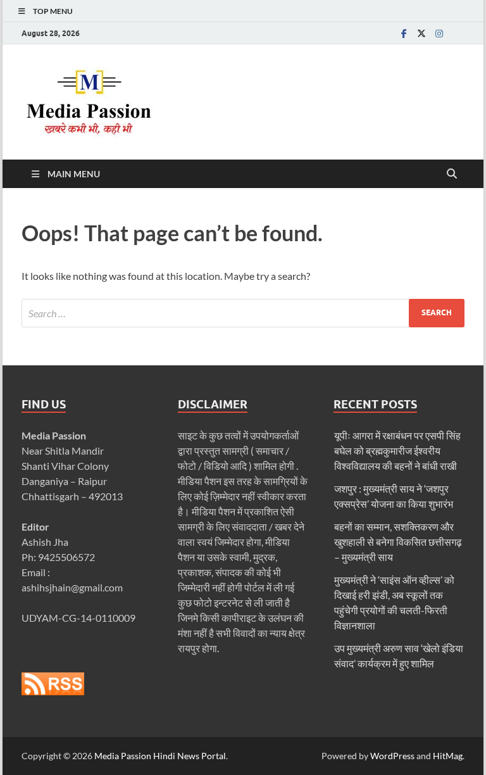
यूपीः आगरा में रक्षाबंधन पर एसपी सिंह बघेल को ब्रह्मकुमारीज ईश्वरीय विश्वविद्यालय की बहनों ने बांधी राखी (397, 450)
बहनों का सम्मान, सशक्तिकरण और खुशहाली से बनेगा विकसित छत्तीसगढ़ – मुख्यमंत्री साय (398, 541)
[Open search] (451, 174)
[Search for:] (243, 313)
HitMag (448, 755)
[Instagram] (439, 33)
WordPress (392, 755)
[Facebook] (403, 33)
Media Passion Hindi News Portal (160, 755)
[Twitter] (421, 33)
